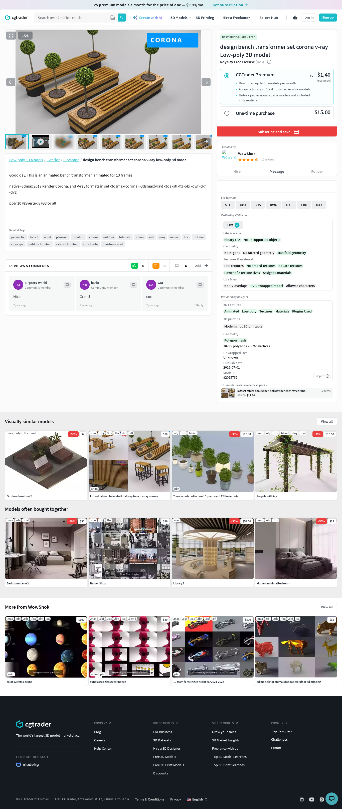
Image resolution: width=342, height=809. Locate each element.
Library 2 (178, 583)
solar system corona (19, 682)
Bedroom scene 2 (18, 583)
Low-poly (249, 311)
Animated (231, 311)
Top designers (281, 731)
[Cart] (295, 18)
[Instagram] (322, 799)
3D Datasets (162, 740)
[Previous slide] (10, 82)
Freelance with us (225, 748)
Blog (97, 732)
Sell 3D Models (223, 723)
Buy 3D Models (163, 723)
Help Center (103, 748)
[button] (113, 18)
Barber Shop (98, 583)
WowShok (246, 153)
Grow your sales (224, 732)
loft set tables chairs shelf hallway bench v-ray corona (124, 496)
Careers (99, 740)
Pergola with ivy (267, 496)
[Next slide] (206, 82)
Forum (276, 747)
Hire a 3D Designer (166, 748)
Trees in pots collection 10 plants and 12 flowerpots (205, 496)
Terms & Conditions (149, 799)
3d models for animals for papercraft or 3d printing (289, 682)
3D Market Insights (226, 740)
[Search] (122, 18)
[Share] (317, 187)
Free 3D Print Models (168, 765)
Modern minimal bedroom (273, 583)
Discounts (160, 773)
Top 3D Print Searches (228, 765)
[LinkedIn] (302, 799)
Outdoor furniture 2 (19, 496)
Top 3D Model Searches (229, 756)
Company (100, 723)
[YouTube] (312, 799)
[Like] (237, 187)
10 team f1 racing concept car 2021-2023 (198, 682)
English (195, 799)
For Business (162, 732)
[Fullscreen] (11, 36)
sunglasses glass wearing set (108, 682)
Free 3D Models (164, 756)
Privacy (175, 799)
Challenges (279, 739)
